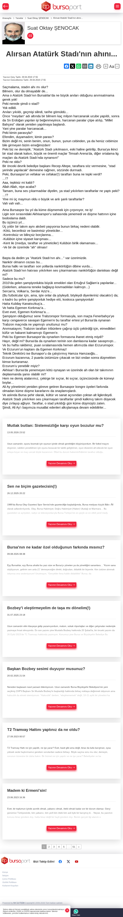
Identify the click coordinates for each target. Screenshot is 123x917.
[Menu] (117, 6)
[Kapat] (67, 910)
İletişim (5, 876)
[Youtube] (76, 861)
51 (74, 846)
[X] (68, 861)
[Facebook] (60, 861)
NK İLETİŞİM (19, 903)
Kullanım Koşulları (10, 886)
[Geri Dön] (5, 6)
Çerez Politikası (9, 879)
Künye (5, 872)
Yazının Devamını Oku (60, 463)
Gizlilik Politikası (9, 882)
